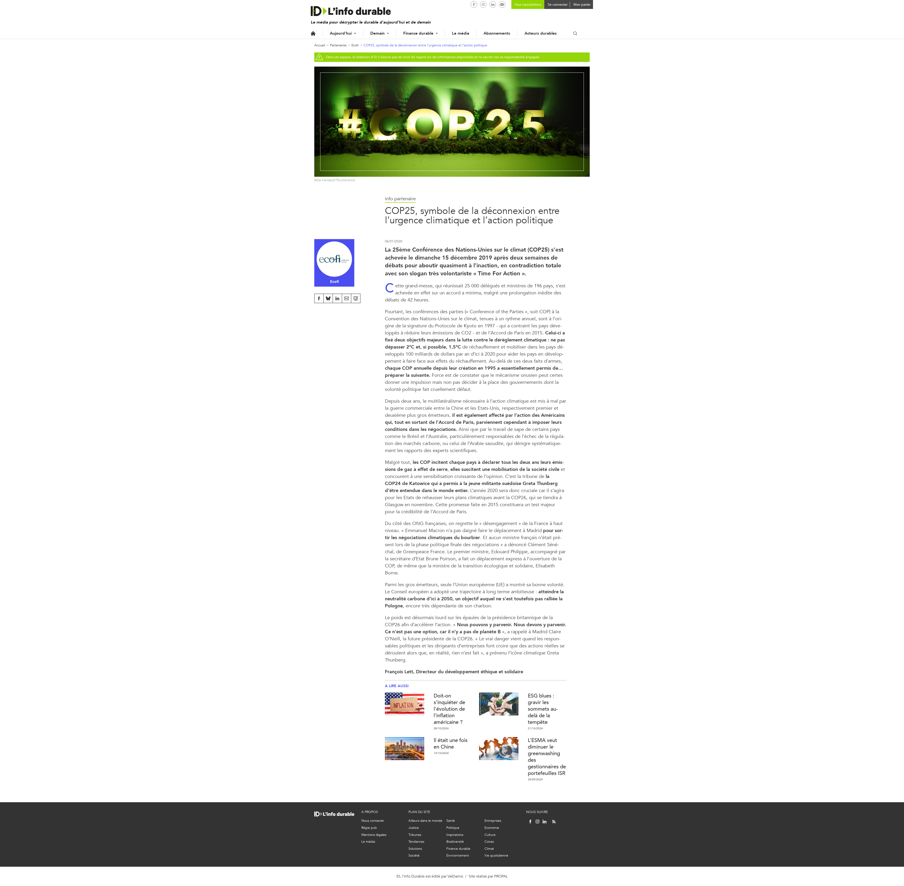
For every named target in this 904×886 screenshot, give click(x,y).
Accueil (313, 33)
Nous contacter (372, 820)
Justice (413, 828)
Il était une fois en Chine (451, 743)
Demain (377, 33)
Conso (489, 841)
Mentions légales (373, 835)
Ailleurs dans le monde (425, 820)
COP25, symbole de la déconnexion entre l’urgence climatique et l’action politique (425, 45)
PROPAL (501, 876)
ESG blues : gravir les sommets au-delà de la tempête (543, 709)
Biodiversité (455, 841)
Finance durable (418, 33)
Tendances (416, 841)
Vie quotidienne (496, 855)
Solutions (415, 848)
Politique (452, 828)
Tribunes (414, 835)
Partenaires (338, 45)
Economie (491, 828)
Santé (450, 820)
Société (414, 855)
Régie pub (369, 828)
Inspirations (454, 835)
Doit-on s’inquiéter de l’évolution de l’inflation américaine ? (449, 709)
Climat (489, 848)
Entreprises (492, 820)
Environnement (457, 855)
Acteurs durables (541, 33)
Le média (460, 33)
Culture (490, 835)
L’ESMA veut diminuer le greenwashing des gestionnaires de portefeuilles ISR (547, 757)
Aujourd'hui (341, 33)
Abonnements (497, 33)
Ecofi (355, 45)
